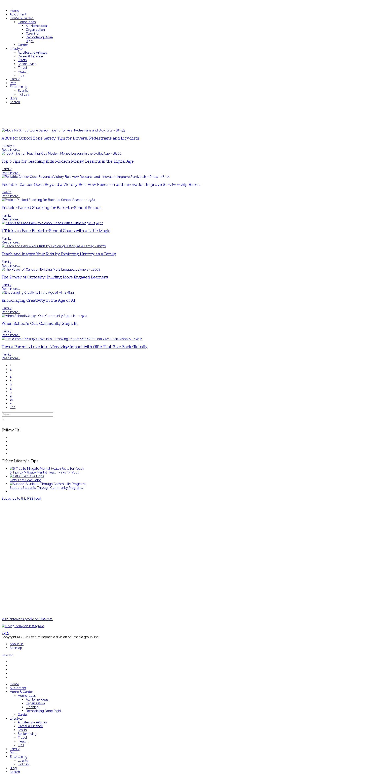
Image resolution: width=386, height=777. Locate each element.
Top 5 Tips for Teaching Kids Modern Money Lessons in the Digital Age (68, 161)
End (12, 407)
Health (6, 192)
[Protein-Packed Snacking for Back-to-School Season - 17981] (48, 200)
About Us (17, 644)
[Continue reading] (47, 468)
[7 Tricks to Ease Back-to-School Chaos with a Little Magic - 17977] (52, 223)
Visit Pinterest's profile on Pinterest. (27, 619)
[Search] (3, 419)
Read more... (11, 150)
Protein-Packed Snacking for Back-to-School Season (52, 208)
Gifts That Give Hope (25, 480)
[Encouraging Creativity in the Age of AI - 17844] (38, 292)
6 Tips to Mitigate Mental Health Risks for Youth (45, 472)
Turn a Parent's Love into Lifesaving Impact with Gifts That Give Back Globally (75, 347)
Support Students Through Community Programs (46, 488)
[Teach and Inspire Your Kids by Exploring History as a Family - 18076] (54, 246)
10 (11, 399)
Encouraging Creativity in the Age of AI (38, 300)
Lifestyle (8, 146)
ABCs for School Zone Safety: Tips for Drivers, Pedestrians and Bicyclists (70, 138)
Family (6, 169)
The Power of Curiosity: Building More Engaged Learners (55, 277)
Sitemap (16, 648)
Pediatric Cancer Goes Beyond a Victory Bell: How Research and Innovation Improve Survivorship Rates (101, 184)
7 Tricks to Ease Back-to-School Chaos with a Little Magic (56, 231)
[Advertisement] (119, 116)
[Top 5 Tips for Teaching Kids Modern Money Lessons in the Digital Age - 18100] (61, 153)
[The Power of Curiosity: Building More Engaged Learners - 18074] (51, 269)
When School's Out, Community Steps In (40, 323)
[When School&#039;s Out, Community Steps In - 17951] (44, 316)
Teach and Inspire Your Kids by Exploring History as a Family (59, 254)
